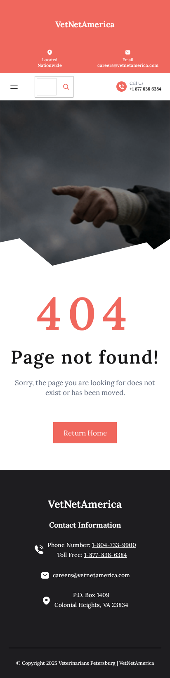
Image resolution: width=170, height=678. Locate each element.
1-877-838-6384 (105, 555)
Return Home (85, 433)
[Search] (66, 86)
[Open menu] (14, 86)
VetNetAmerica (84, 24)
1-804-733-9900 (114, 545)
